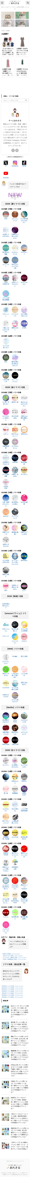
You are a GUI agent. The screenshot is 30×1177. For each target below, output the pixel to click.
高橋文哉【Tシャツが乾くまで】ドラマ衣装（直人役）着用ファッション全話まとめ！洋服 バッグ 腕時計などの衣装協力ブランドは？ (20, 1132)
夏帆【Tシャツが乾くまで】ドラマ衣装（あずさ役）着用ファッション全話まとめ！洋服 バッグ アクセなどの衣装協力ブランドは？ (20, 1041)
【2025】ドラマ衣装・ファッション (12, 986)
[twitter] (13, 150)
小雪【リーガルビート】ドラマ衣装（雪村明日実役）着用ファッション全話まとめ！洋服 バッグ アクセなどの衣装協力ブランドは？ (19, 1118)
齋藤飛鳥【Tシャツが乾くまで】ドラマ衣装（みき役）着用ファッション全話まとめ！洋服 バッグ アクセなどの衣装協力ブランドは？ (20, 1055)
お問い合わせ (9, 1161)
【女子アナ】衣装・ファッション (13, 955)
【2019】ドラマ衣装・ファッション (12, 997)
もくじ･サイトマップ (19, 1161)
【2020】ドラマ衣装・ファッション (12, 995)
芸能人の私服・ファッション (11, 953)
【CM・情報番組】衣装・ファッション (14, 959)
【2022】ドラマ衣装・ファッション (12, 991)
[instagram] (17, 150)
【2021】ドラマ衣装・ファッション (12, 993)
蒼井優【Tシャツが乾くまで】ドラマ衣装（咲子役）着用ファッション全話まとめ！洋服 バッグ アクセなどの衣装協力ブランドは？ (19, 1026)
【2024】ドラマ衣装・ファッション (12, 988)
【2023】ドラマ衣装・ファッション (12, 989)
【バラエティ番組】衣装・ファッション (15, 957)
